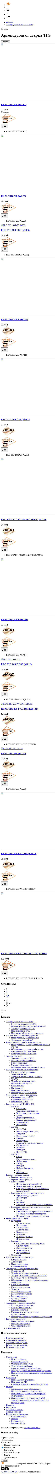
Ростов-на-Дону (18, 1423)
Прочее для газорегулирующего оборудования (31, 1317)
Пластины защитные (20, 1090)
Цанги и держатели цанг (27, 1131)
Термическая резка (14, 1056)
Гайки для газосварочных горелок (31, 1214)
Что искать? (6, 1442)
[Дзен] (3, 1469)
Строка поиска (7, 1437)
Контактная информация (17, 1414)
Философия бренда (19, 1361)
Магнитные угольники (21, 1291)
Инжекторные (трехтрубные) (29, 1186)
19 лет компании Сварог (22, 1366)
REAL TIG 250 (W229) (13, 753)
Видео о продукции (14, 1338)
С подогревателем (24, 1248)
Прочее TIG (21, 1152)
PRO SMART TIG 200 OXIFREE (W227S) (24, 519)
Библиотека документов (16, 1345)
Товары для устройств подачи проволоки (29, 1275)
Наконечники (22, 1209)
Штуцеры (20, 1150)
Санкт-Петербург (18, 1416)
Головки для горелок (25, 1136)
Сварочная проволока (20, 1326)
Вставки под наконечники (27, 1113)
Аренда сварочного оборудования (26, 1389)
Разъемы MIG (22, 1122)
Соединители (22, 1145)
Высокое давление (24, 1237)
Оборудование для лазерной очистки (27, 1049)
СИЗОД (14, 1079)
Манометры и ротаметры (22, 1305)
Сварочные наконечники (27, 1111)
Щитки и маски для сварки (23, 1072)
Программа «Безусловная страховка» (27, 1033)
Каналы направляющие (26, 1120)
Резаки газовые (18, 1182)
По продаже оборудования (22, 1380)
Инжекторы (21, 1198)
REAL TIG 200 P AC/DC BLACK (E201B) (24, 953)
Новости (10, 1405)
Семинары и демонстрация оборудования (29, 1384)
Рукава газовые (18, 1314)
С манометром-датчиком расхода (30, 1243)
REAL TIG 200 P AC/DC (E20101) (19, 708)
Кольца (19, 1138)
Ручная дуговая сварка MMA (24, 1024)
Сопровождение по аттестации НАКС (28, 1398)
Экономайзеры (22, 1250)
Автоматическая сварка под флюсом (22, 1035)
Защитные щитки (18, 1074)
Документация (10, 1458)
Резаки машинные (19, 1063)
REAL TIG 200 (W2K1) (13, 104)
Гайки (19, 1200)
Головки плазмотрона (25, 1159)
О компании (11, 1357)
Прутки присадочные (20, 1323)
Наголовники (17, 1088)
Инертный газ (22, 1239)
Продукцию (9, 1447)
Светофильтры (17, 1086)
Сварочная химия (19, 1266)
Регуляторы (16, 1241)
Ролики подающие (19, 1296)
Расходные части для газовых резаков (27, 1193)
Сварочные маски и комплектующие (22, 1070)
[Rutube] (7, 1469)
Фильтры (5, 42)
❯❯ (7, 996)
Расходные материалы (15, 1319)
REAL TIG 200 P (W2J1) (14, 619)
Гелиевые (20, 1234)
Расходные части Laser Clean (23, 1054)
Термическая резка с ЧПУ (22, 1058)
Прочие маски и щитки (21, 1083)
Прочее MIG (21, 1125)
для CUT (15, 1154)
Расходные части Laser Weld (23, 1051)
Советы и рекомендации (17, 1343)
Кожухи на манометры (21, 1307)
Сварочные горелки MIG (22, 1097)
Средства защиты (18, 1259)
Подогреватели (23, 1253)
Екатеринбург (17, 1421)
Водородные (21, 1232)
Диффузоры (21, 1161)
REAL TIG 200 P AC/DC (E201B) (19, 853)
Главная (9, 22)
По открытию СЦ (19, 1382)
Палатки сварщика (19, 1264)
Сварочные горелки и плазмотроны (21, 1095)
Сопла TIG (21, 1129)
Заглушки (20, 1134)
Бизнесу (9, 1387)
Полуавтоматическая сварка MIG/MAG (28, 1026)
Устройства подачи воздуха (23, 1081)
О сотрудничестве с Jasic (22, 1364)
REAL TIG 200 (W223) (13, 196)
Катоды (19, 1163)
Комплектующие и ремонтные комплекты (34, 1205)
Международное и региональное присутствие (31, 1371)
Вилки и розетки (18, 1301)
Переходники (22, 1141)
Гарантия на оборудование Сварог (26, 1368)
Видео (7, 1455)
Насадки (20, 1166)
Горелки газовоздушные (21, 1177)
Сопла (19, 1157)
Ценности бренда (18, 1359)
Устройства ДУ (17, 1271)
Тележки (15, 1289)
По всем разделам (12, 1445)
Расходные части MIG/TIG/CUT (20, 1104)
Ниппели (20, 1202)
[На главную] (15, 5)
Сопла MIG (21, 1109)
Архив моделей (13, 1328)
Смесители (16, 1255)
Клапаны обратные (19, 1310)
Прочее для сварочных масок (24, 1092)
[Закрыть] (2, 1012)
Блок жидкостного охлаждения (24, 1278)
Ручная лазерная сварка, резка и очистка (23, 1042)
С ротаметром (22, 1246)
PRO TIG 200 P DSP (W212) (16, 664)
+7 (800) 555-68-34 (32, 1427)
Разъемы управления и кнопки (29, 1143)
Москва (14, 1419)
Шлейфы (20, 1147)
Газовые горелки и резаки (17, 1175)
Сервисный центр (12, 1453)
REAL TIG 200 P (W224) (14, 319)
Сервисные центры (14, 1409)
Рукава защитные (18, 1298)
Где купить (11, 1407)
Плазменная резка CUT (21, 1031)
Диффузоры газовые (25, 1118)
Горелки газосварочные (21, 1179)
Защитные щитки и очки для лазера (26, 1076)
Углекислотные (23, 1223)
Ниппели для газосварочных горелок (32, 1216)
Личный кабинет (13, 1412)
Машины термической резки (23, 1060)
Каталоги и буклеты (15, 1347)
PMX (18, 1170)
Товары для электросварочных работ (22, 1269)
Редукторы (16, 1221)
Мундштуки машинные (21, 1065)
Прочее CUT (22, 1173)
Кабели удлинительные (21, 1294)
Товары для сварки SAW (22, 1040)
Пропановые (22, 1225)
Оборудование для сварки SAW (25, 1038)
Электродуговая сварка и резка (19, 25)
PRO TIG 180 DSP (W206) (15, 230)
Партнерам (11, 1377)
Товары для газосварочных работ (20, 1303)
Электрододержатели (20, 1287)
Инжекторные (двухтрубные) (29, 1184)
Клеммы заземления (20, 1285)
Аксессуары (16, 1262)
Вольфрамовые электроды (22, 1321)
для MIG (15, 1106)
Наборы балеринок (24, 1168)
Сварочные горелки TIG (22, 1099)
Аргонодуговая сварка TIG (23, 1028)
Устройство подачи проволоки (24, 1273)
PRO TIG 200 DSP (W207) (15, 419)
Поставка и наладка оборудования (26, 1391)
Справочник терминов (16, 1340)
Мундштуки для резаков (26, 1195)
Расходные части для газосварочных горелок (30, 1207)
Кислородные (22, 1227)
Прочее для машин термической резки (28, 1067)
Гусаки (19, 1115)
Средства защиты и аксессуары (19, 1257)
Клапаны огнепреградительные (25, 1312)
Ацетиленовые (22, 1230)
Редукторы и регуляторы (17, 1218)
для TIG (14, 1127)
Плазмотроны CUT (19, 1102)
